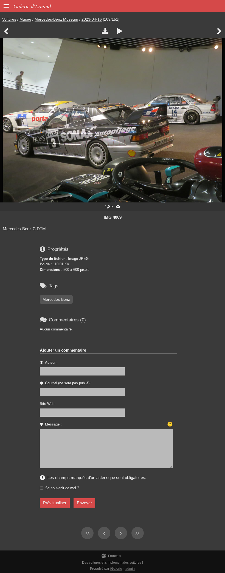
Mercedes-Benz (56, 299)
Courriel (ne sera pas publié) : (68, 383)
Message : (53, 424)
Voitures (9, 19)
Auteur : (51, 362)
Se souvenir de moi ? (62, 488)
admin (130, 568)
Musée (25, 19)
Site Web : (48, 404)
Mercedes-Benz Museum (56, 19)
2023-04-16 (91, 19)
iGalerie (116, 568)
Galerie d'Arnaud (32, 6)
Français (111, 555)
